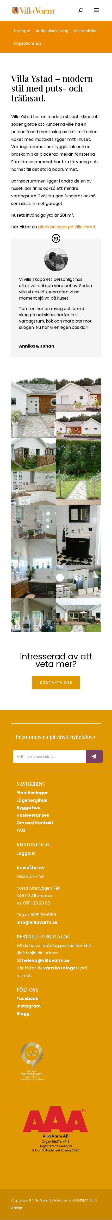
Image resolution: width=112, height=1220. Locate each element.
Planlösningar (32, 793)
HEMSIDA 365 (85, 1200)
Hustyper (22, 31)
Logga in (26, 853)
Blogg (23, 1014)
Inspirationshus (27, 43)
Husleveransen (32, 815)
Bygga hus (28, 808)
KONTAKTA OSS (56, 682)
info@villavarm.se (36, 922)
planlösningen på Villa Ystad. (67, 227)
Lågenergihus (31, 800)
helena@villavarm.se (46, 960)
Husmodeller (85, 31)
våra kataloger (60, 968)
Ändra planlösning (52, 31)
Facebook (27, 999)
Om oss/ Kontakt (35, 823)
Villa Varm (40, 1200)
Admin (16, 1207)
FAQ (20, 830)
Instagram (28, 1006)
